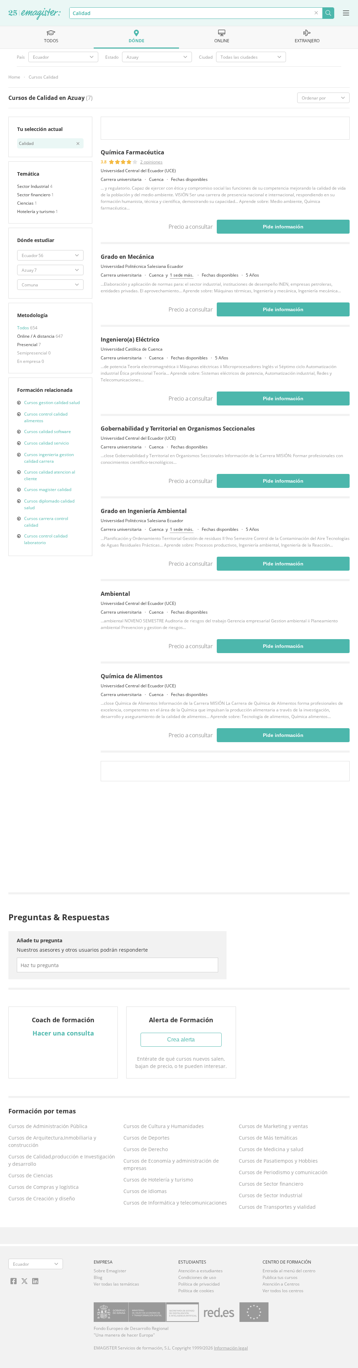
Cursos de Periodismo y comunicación (283, 1172)
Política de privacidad (199, 1284)
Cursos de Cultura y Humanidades (163, 1126)
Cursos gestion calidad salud (52, 402)
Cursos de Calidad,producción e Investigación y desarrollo (61, 1160)
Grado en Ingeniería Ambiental (144, 511)
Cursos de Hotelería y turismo (158, 1179)
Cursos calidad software (47, 431)
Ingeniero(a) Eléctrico (130, 339)
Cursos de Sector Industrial (270, 1195)
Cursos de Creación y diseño (41, 1198)
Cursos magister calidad (47, 489)
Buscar (328, 13)
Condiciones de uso (197, 1277)
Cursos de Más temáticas (268, 1137)
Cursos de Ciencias (30, 1175)
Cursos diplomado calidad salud (49, 504)
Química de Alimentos (132, 676)
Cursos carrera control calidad (46, 521)
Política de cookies (196, 1291)
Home (14, 77)
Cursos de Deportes (146, 1137)
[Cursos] (34, 14)
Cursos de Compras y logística (43, 1187)
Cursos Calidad (43, 77)
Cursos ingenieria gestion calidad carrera (49, 458)
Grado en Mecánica (127, 257)
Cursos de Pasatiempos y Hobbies (278, 1160)
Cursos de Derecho (145, 1149)
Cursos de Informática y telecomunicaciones (175, 1202)
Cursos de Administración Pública (47, 1126)
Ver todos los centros (283, 1291)
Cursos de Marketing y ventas (273, 1126)
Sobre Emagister (110, 1271)
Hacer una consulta (63, 1033)
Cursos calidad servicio (46, 443)
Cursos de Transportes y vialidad (277, 1207)
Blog (98, 1277)
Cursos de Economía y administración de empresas (171, 1164)
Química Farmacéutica (132, 152)
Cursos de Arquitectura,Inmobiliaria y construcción (52, 1141)
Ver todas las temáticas (116, 1284)
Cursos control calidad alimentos (45, 417)
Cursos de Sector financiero (271, 1183)
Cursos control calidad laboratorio (45, 539)
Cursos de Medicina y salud (271, 1149)
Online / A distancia (36, 336)
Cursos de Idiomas (145, 1191)
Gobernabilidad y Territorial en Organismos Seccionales (178, 428)
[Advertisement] (225, 838)
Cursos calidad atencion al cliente (49, 475)
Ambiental (115, 594)
